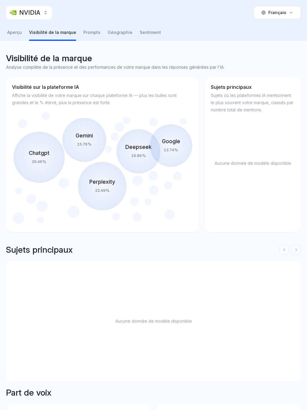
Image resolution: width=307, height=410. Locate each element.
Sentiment (150, 32)
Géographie (120, 32)
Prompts (91, 32)
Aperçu (14, 32)
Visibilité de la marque (52, 32)
